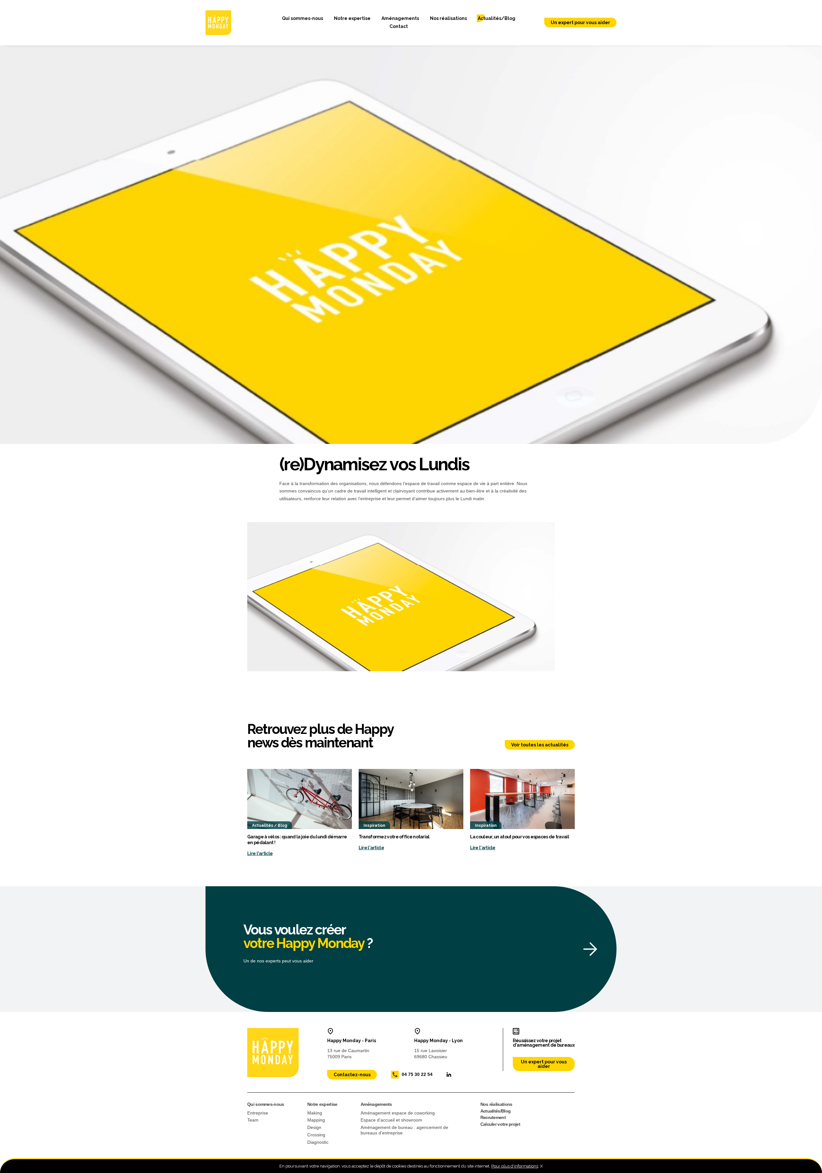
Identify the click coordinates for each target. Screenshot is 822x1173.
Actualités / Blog (269, 825)
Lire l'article (260, 853)
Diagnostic (317, 1142)
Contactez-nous (352, 1074)
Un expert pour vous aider (580, 22)
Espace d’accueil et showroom (391, 1120)
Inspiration (374, 825)
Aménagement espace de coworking (398, 1112)
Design (314, 1127)
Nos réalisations (448, 18)
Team (252, 1120)
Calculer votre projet (500, 1124)
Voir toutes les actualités (539, 744)
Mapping (316, 1120)
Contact (398, 26)
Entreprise (257, 1112)
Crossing (316, 1134)
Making (314, 1112)
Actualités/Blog (496, 18)
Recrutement (493, 1117)
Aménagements (400, 18)
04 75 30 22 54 (417, 1074)
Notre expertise (352, 18)
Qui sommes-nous (302, 18)
